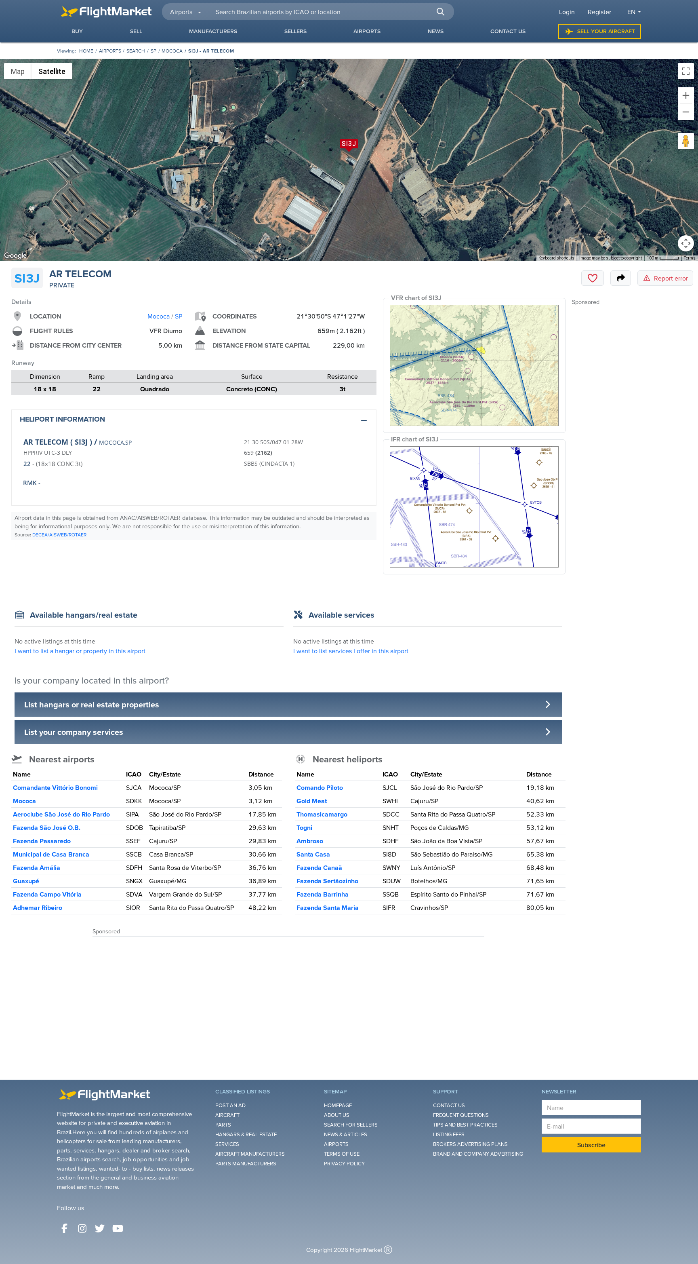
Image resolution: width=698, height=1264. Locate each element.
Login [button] (567, 11)
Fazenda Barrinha (322, 894)
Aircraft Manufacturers (250, 1154)
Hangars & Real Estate (246, 1134)
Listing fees (449, 1134)
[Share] (620, 278)
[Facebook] (64, 1228)
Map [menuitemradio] (18, 71)
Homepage (338, 1105)
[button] (440, 11)
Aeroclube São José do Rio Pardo (61, 814)
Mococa (172, 50)
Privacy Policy (344, 1164)
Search (135, 50)
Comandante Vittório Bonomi (55, 787)
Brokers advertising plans (470, 1144)
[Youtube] (117, 1228)
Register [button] (599, 11)
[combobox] (330, 11)
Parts (223, 1125)
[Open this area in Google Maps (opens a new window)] (15, 256)
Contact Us (449, 1105)
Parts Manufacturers (245, 1164)
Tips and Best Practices (465, 1125)
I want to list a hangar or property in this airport (80, 650)
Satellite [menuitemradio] (51, 71)
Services (227, 1144)
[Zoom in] (686, 95)
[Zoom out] (686, 112)
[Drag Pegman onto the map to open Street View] (686, 141)
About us (336, 1115)
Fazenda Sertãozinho (327, 880)
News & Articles (345, 1134)
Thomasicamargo (321, 814)
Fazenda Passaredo (42, 840)
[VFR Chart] (474, 365)
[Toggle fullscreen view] (686, 71)
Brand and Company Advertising (478, 1154)
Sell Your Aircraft (606, 31)
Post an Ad (230, 1105)
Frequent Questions (461, 1115)
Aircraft (227, 1115)
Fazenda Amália (36, 867)
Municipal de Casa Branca (51, 854)
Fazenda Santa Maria (327, 907)
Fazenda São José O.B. (46, 827)
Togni (304, 827)
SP (153, 50)
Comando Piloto (319, 787)
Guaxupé (26, 880)
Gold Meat (311, 800)
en (631, 11)
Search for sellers (351, 1125)
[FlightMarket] (106, 11)
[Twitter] (100, 1228)
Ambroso (309, 840)
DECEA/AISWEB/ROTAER (59, 534)
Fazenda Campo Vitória (47, 894)
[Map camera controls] (686, 243)
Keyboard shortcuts (556, 258)
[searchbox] (330, 11)
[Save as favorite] (592, 278)
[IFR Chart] (474, 507)
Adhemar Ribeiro (37, 907)
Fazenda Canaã (319, 867)
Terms (690, 258)
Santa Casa (313, 854)
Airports (110, 50)
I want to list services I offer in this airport (350, 650)
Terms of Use (342, 1154)
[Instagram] (82, 1228)
